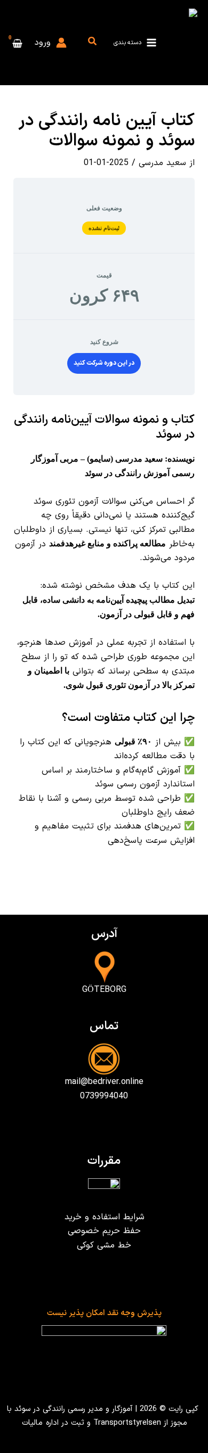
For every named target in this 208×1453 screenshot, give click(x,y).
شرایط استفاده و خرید (104, 1217)
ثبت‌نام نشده (104, 228)
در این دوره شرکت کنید (104, 363)
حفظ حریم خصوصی (104, 1231)
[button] (92, 43)
